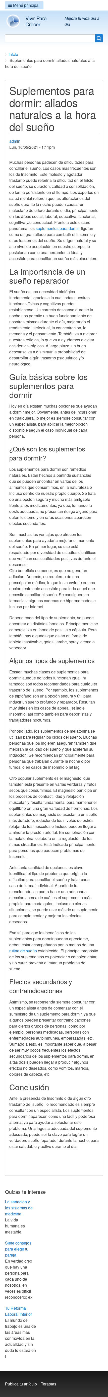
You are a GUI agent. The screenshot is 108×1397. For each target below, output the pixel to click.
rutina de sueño (23, 951)
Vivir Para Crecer (36, 21)
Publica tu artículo (21, 1384)
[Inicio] (15, 21)
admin (14, 141)
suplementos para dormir (58, 228)
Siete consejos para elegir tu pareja (18, 1249)
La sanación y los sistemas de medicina (19, 1208)
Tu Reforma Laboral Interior (18, 1311)
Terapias (48, 1384)
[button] (24, 5)
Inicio (13, 54)
